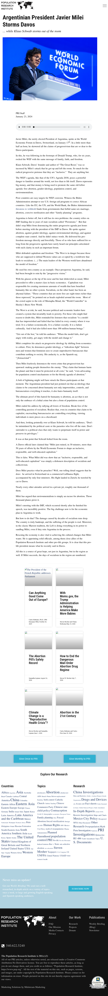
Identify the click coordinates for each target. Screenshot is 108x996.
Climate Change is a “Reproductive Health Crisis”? (38, 718)
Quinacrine (99, 834)
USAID (63, 855)
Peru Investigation (82, 830)
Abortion (53, 791)
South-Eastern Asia (10, 829)
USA (27, 848)
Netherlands (4, 823)
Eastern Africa (8, 804)
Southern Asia (19, 833)
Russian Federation (23, 826)
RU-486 (77, 838)
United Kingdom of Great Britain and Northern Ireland (16, 845)
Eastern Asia (25, 803)
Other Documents (84, 823)
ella (74, 804)
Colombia (23, 800)
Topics (97, 838)
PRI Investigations (88, 832)
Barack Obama (46, 796)
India (11, 811)
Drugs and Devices (94, 799)
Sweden (14, 838)
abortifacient (41, 793)
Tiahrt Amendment (88, 838)
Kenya (32, 811)
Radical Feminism (42, 844)
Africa (5, 792)
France (27, 808)
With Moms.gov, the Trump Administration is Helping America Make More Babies (69, 603)
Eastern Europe (9, 807)
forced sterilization (55, 821)
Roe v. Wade (54, 844)
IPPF (62, 825)
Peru (28, 822)
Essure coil (80, 804)
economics (56, 814)
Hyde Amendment (99, 808)
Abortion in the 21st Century (69, 714)
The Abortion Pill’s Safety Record (37, 659)
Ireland (17, 812)
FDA (54, 818)
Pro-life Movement (64, 841)
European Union (65, 814)
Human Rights (51, 825)
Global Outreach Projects (86, 808)
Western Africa (16, 852)
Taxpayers (52, 851)
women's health (42, 859)
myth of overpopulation (54, 828)
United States (17, 848)
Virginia (7, 853)
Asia (19, 791)
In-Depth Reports (84, 811)
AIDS (39, 796)
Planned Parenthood (47, 834)
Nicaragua (12, 823)
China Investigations (88, 791)
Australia (27, 792)
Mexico (27, 818)
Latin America (8, 815)
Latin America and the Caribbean (17, 817)
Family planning (45, 817)
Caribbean (16, 796)
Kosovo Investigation (83, 815)
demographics (48, 814)
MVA (75, 822)
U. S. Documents (88, 840)
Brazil (3, 796)
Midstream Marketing (34, 987)
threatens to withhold (26, 208)
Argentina (12, 793)
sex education (49, 848)
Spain (8, 837)
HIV (41, 825)
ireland (97, 812)
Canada (9, 796)
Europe (21, 807)
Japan (26, 811)
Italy (21, 811)
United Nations (53, 855)
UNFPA (41, 855)
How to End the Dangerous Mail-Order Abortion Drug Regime (69, 663)
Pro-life (56, 840)
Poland (12, 826)
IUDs (101, 812)
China (14, 799)
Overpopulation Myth (95, 826)
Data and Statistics (79, 796)
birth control (49, 799)
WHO (68, 856)
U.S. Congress (61, 852)
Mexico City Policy (85, 818)
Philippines (5, 826)
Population (94, 831)
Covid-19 (40, 814)
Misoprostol (102, 819)
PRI (49, 840)
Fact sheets (91, 803)
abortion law (64, 793)
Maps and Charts (100, 815)
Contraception (59, 810)
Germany (4, 811)
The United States (17, 839)
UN (68, 852)
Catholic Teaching (50, 804)
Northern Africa (20, 823)
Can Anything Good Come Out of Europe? (38, 596)
